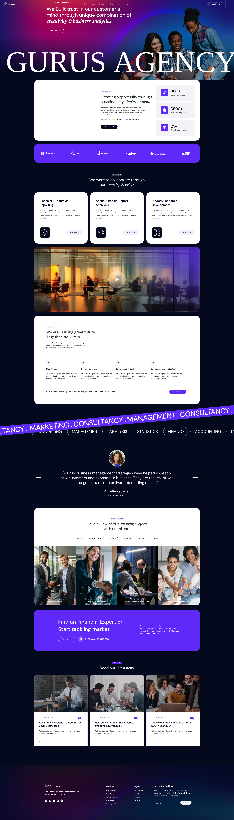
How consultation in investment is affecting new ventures (114, 724)
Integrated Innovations (55, 599)
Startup (61, 601)
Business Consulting (131, 601)
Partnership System (138, 599)
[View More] (41, 740)
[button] (39, 477)
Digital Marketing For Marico (179, 599)
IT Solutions (96, 601)
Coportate (50, 601)
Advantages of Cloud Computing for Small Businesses (60, 724)
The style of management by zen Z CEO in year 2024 (171, 724)
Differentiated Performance (96, 599)
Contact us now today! (105, 391)
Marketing (56, 601)
